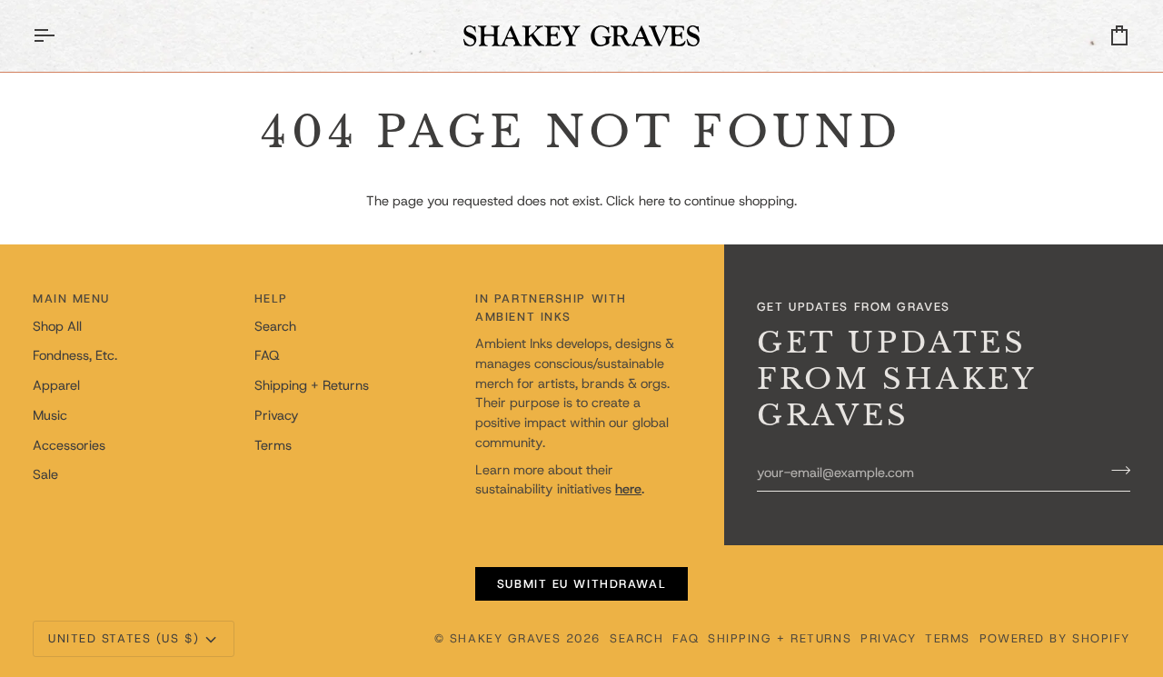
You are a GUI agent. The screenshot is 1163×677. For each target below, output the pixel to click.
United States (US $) (123, 638)
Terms (273, 445)
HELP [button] (271, 298)
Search (275, 326)
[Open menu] (60, 36)
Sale (45, 474)
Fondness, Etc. (75, 355)
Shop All (57, 326)
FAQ (266, 355)
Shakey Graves (505, 638)
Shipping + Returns (311, 385)
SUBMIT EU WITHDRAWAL (581, 584)
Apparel (56, 385)
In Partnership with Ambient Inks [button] (551, 307)
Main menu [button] (71, 298)
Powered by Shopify (1054, 638)
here (652, 201)
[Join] (1115, 469)
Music (50, 415)
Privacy (276, 415)
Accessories (69, 445)
